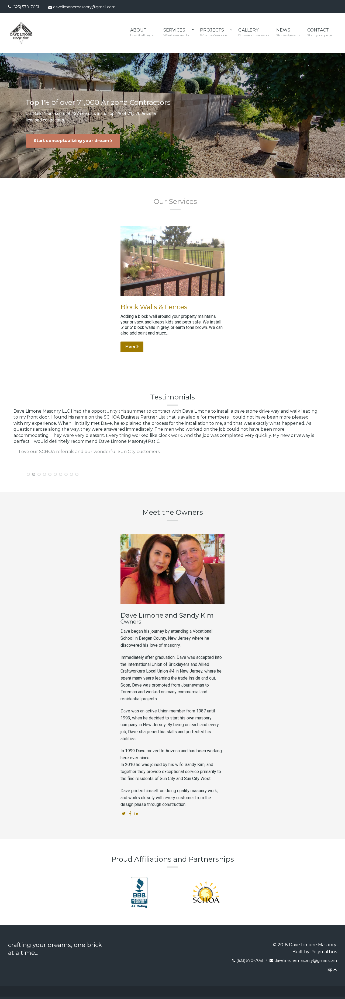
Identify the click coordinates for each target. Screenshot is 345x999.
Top (329, 969)
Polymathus (323, 951)
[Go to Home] (21, 43)
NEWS (288, 32)
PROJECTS (214, 32)
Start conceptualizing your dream (72, 140)
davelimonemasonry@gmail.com (84, 7)
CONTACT (321, 32)
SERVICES (176, 32)
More (130, 346)
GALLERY (253, 32)
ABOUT (143, 32)
